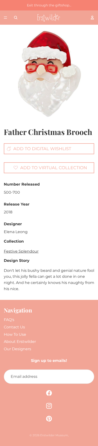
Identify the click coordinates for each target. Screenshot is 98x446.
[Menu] (5, 17)
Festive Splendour (21, 251)
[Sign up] (87, 377)
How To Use (15, 334)
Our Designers (17, 349)
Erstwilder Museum (54, 435)
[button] (50, 167)
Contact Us (14, 327)
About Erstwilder (20, 341)
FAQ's (9, 319)
